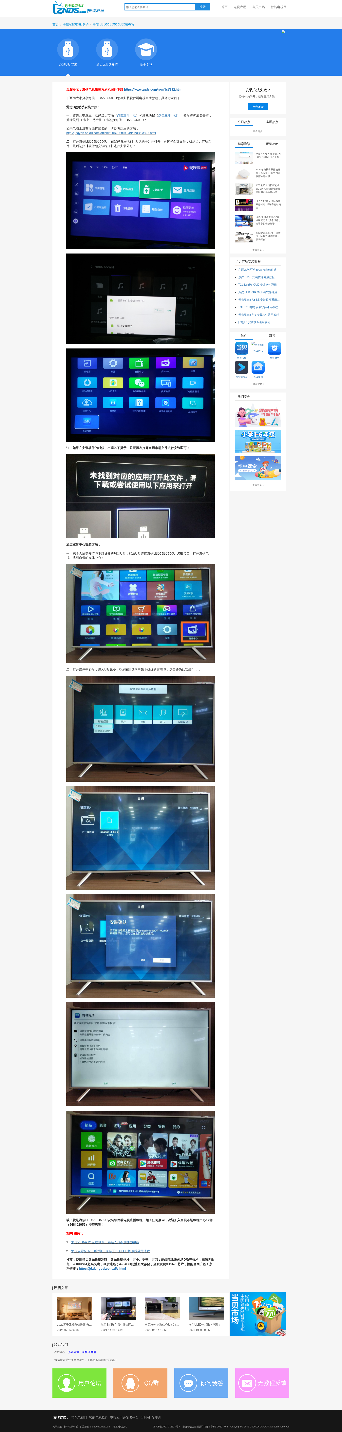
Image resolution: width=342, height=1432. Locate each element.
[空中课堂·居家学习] (258, 468)
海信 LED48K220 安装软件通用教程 (259, 292)
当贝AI (145, 1417)
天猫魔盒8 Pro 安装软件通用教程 (258, 314)
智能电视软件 (98, 1417)
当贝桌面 (258, 376)
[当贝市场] (258, 1314)
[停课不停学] (258, 415)
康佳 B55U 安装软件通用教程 (256, 277)
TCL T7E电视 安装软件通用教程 (258, 307)
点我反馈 (258, 107)
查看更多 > (258, 131)
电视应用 (240, 7)
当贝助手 (274, 357)
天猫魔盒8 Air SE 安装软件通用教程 (259, 299)
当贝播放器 (242, 376)
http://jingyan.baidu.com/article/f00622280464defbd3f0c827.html (111, 133)
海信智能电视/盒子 (76, 24)
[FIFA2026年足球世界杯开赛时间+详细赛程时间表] (244, 205)
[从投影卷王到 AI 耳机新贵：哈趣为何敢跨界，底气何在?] (244, 236)
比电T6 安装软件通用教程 (254, 322)
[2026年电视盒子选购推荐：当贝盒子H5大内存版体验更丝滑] (244, 173)
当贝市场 (258, 7)
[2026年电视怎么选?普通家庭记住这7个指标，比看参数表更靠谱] (244, 221)
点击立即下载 (126, 115)
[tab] (68, 49)
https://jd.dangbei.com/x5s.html (102, 1268)
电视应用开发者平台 (124, 1417)
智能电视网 (279, 7)
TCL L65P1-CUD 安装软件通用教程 (259, 284)
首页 (224, 7)
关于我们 (57, 1426)
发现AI (156, 1417)
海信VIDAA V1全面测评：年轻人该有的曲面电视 (105, 1242)
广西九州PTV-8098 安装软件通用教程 (259, 269)
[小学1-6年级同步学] (258, 442)
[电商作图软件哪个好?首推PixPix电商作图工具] (244, 157)
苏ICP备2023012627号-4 (166, 1426)
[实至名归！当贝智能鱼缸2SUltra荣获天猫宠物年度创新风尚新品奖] (244, 189)
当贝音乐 (258, 350)
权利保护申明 (71, 1426)
